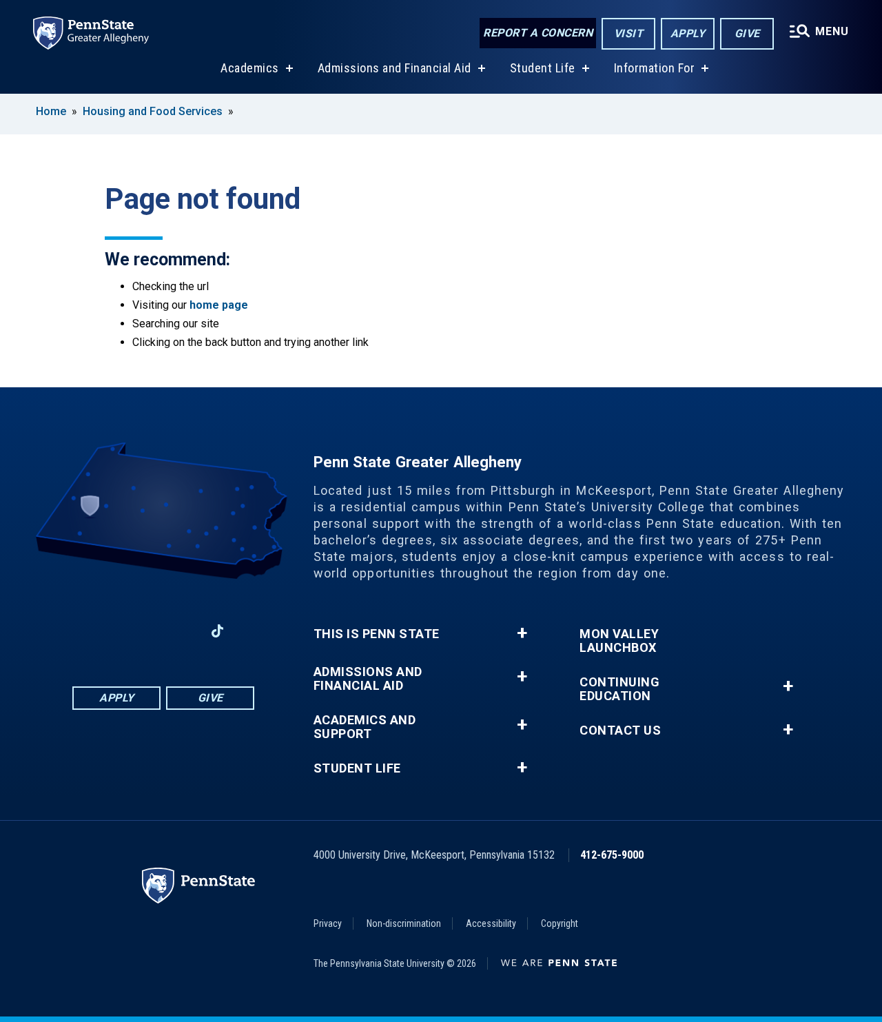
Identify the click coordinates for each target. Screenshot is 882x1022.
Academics (249, 68)
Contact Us (620, 730)
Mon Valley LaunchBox (619, 641)
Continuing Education (619, 689)
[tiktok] (217, 631)
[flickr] (253, 631)
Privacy (328, 923)
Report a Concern (538, 32)
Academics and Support (365, 727)
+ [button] (522, 633)
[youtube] (181, 631)
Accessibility (491, 923)
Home (51, 111)
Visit (629, 33)
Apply (688, 33)
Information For (654, 68)
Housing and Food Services (154, 111)
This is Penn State (377, 634)
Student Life (542, 68)
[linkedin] (145, 631)
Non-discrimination (404, 923)
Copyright (559, 923)
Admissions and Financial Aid (394, 68)
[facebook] (109, 631)
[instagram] (73, 631)
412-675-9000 (612, 854)
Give (747, 33)
